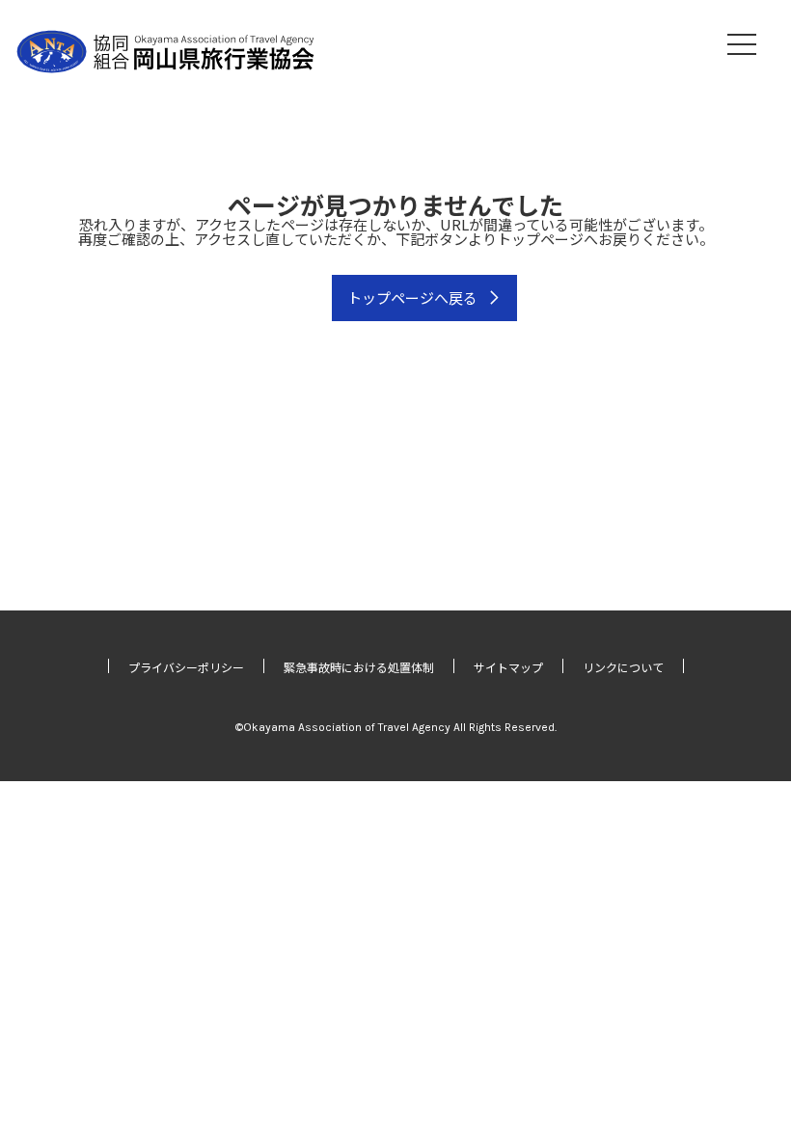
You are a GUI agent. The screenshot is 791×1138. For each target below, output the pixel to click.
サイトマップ (508, 667)
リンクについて (623, 667)
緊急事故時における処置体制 (359, 667)
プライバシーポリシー (186, 667)
